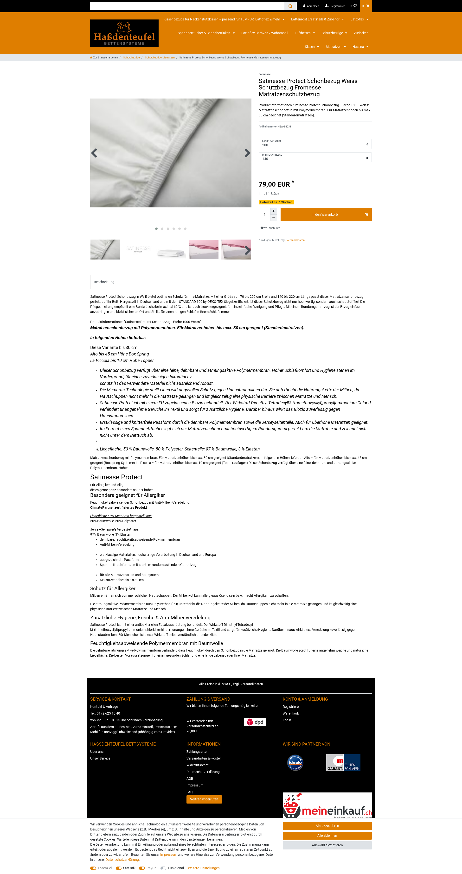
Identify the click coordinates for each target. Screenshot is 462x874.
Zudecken (361, 33)
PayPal (152, 868)
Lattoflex (358, 19)
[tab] (104, 282)
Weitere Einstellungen (204, 868)
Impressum (194, 785)
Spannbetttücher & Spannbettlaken (204, 33)
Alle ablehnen (327, 835)
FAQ (189, 792)
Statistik (129, 868)
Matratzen (334, 47)
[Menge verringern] (273, 218)
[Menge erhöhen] (273, 211)
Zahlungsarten (197, 752)
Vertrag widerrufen (204, 799)
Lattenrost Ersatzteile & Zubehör (315, 19)
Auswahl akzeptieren (327, 845)
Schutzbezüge (333, 33)
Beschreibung (104, 282)
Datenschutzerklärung (203, 772)
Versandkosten (295, 240)
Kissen (310, 47)
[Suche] (290, 6)
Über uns (96, 752)
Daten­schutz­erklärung (122, 859)
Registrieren (292, 707)
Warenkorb (291, 713)
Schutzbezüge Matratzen (159, 57)
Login (287, 720)
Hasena (359, 47)
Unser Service (100, 758)
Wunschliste (271, 228)
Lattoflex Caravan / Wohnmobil (264, 33)
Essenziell (105, 868)
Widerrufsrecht (197, 765)
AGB (189, 778)
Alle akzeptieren (327, 826)
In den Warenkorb (325, 214)
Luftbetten (303, 33)
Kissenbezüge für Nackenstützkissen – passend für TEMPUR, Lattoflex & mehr (222, 19)
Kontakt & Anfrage (104, 707)
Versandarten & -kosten (204, 758)
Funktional (176, 868)
